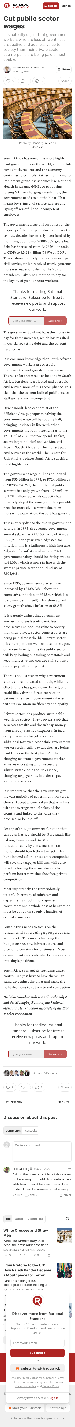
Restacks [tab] (31, 1130)
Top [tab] (8, 1219)
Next (61, 1102)
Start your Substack (26, 1408)
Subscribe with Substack (40, 1368)
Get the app (58, 1408)
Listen (66, 69)
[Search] (67, 1219)
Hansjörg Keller (41, 143)
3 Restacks (50, 1073)
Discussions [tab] (35, 1219)
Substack (17, 1418)
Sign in (66, 6)
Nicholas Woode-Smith (28, 67)
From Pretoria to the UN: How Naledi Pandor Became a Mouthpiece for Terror (27, 1270)
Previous (16, 1102)
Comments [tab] (13, 1130)
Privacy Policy (50, 1386)
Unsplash (38, 147)
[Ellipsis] (69, 1168)
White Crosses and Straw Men (25, 1232)
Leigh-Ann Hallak (33, 1249)
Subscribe (51, 6)
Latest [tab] (19, 1219)
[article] (37, 1243)
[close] (63, 1295)
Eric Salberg (20, 1169)
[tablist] (21, 1130)
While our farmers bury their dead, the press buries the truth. (26, 1243)
